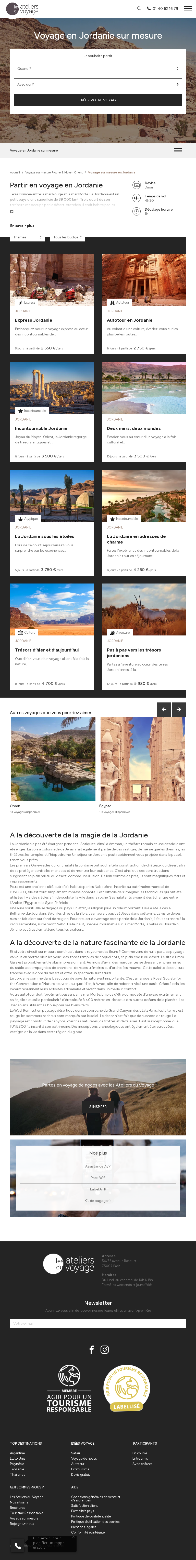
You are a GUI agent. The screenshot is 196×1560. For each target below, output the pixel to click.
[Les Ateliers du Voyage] (19, 9)
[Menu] (188, 9)
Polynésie (17, 1464)
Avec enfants (142, 1464)
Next (179, 709)
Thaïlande (17, 1474)
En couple (139, 1453)
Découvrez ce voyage (52, 292)
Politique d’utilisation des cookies (95, 1522)
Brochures (17, 1508)
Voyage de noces (84, 1458)
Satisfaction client (84, 1506)
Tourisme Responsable (26, 1513)
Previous (164, 709)
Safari (75, 1453)
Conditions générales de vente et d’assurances (95, 1498)
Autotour (77, 1464)
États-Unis (17, 1458)
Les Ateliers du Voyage (26, 1497)
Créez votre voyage (98, 100)
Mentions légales (83, 1527)
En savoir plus (22, 226)
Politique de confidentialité (91, 1516)
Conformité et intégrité (88, 1532)
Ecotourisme (80, 1469)
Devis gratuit (80, 1474)
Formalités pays (82, 1511)
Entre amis (140, 1458)
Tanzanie (17, 1469)
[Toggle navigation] (178, 150)
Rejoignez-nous (22, 1524)
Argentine (17, 1453)
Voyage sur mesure (24, 1518)
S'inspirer (98, 1107)
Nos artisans (19, 1502)
